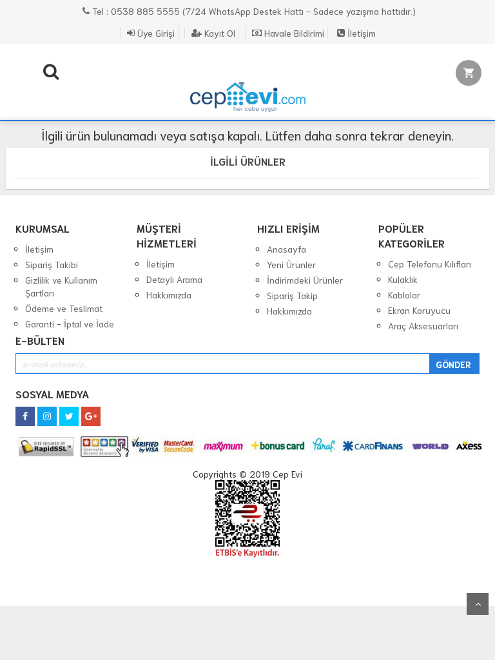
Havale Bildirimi (293, 33)
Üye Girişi (155, 33)
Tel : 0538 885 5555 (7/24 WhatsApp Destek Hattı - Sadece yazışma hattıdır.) (253, 11)
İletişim (360, 33)
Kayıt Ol (218, 33)
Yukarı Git (478, 604)
